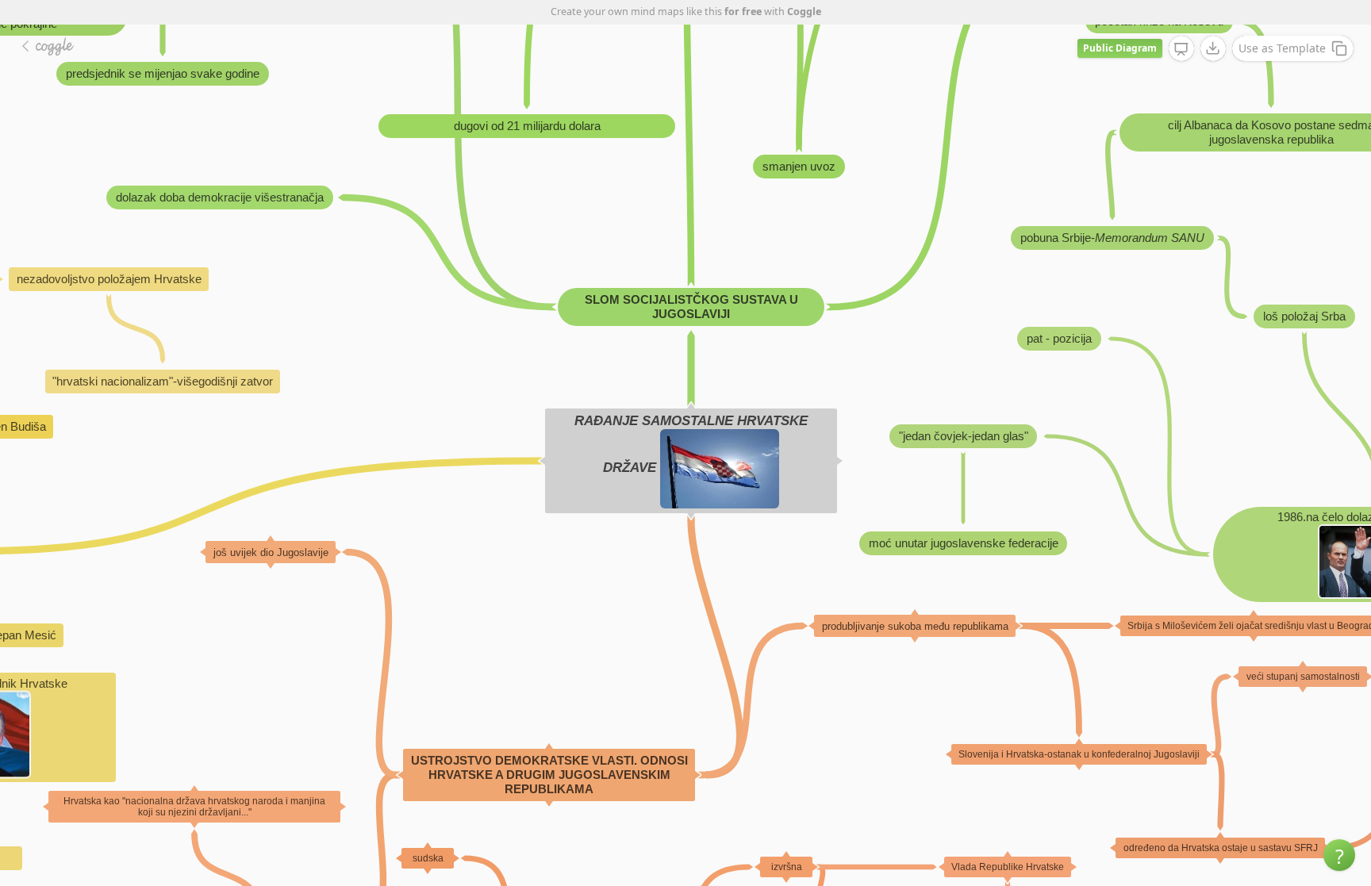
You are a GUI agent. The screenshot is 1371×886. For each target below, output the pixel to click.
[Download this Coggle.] (1213, 48)
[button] (1339, 855)
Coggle (804, 11)
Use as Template (1282, 48)
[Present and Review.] (1181, 49)
